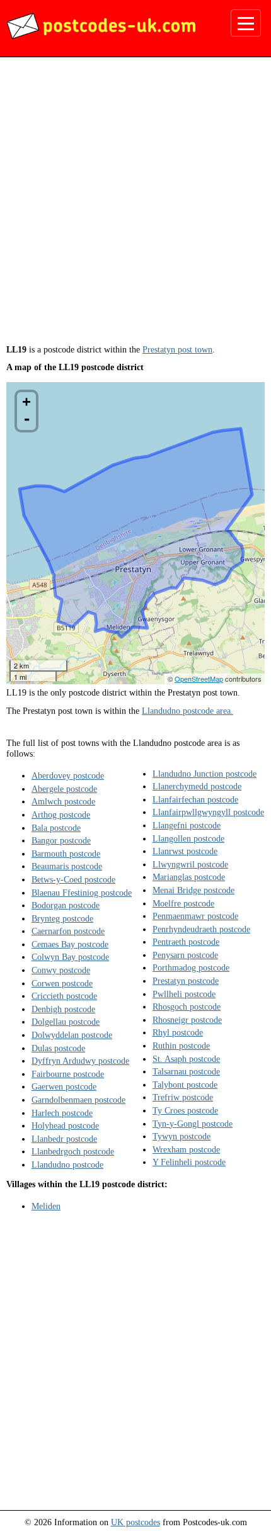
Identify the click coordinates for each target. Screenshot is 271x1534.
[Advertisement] (135, 205)
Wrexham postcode (186, 1149)
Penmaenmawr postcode (195, 916)
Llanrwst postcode (185, 851)
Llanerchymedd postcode (197, 786)
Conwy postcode (61, 970)
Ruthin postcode (181, 1046)
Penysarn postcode (185, 955)
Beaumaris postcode (67, 866)
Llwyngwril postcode (190, 864)
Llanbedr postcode (64, 1139)
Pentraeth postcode (186, 942)
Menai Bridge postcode (193, 890)
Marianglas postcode (189, 877)
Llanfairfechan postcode (195, 799)
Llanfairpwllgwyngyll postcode (208, 812)
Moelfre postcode (183, 903)
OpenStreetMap (199, 679)
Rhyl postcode (178, 1032)
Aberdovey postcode (68, 775)
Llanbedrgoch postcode (73, 1151)
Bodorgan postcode (66, 905)
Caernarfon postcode (68, 931)
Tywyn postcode (181, 1136)
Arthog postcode (61, 814)
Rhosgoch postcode (187, 1006)
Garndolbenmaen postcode (78, 1100)
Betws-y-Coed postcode (73, 879)
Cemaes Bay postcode (70, 944)
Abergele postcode (64, 789)
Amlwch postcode (63, 801)
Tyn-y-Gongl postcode (193, 1124)
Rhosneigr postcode (187, 1020)
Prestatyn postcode (186, 981)
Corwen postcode (62, 983)
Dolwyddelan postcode (72, 1035)
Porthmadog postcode (191, 967)
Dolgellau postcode (66, 1022)
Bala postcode (56, 828)
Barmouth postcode (66, 854)
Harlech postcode (62, 1113)
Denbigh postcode (63, 1009)
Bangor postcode (61, 840)
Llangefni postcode (187, 825)
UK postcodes (135, 1522)
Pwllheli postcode (184, 994)
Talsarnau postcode (186, 1071)
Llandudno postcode (67, 1164)
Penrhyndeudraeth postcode (201, 929)
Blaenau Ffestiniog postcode (82, 893)
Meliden (46, 1206)
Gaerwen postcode (64, 1086)
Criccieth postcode (64, 996)
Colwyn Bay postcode (70, 957)
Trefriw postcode (183, 1097)
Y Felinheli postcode (189, 1162)
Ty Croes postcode (185, 1110)
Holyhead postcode (65, 1125)
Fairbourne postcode (68, 1074)
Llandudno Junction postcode (205, 774)
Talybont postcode (185, 1085)
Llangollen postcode (188, 838)
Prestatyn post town (177, 349)
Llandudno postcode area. (187, 711)
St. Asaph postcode (186, 1059)
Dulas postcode (58, 1048)
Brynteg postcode (62, 918)
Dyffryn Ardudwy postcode (80, 1061)
